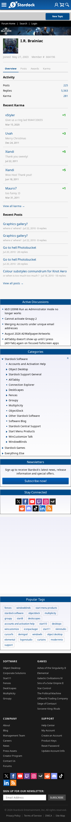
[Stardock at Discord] (28, 508)
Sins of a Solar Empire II (50, 683)
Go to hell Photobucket (19, 247)
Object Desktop (11, 668)
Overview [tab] (10, 68)
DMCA (48, 815)
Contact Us (9, 761)
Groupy (7, 698)
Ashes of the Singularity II (51, 668)
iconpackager (31, 629)
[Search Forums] (67, 5)
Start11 (7, 678)
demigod (22, 634)
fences (8, 607)
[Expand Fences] (6, 395)
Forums (7, 766)
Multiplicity (9, 693)
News (6, 745)
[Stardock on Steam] (52, 501)
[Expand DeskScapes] (6, 390)
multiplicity (50, 613)
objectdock (34, 613)
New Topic (57, 16)
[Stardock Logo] (21, 4)
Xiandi (9, 152)
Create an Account (51, 735)
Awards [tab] (35, 68)
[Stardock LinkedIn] (42, 508)
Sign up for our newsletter (23, 791)
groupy (8, 618)
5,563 (64, 90)
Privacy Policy (13, 815)
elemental (10, 639)
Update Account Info (53, 751)
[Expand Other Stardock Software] (6, 416)
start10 (43, 623)
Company (10, 718)
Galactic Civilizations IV (50, 678)
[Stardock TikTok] (35, 508)
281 (65, 96)
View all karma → (14, 206)
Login (34, 23)
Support (47, 718)
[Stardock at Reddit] (22, 508)
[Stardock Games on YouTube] (32, 501)
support (9, 645)
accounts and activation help (19, 623)
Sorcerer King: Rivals (48, 708)
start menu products (46, 607)
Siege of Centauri (46, 703)
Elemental (42, 673)
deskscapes (34, 618)
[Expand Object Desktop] (6, 369)
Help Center (48, 725)
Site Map (60, 815)
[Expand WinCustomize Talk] (6, 437)
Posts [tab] (23, 68)
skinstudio (60, 629)
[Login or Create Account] (56, 5)
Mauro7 (11, 188)
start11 (47, 629)
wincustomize (12, 629)
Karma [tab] (46, 68)
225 (65, 85)
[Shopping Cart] (61, 5)
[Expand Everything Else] (2, 453)
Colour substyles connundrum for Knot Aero (35, 271)
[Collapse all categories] (68, 358)
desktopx (56, 623)
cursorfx (9, 634)
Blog (5, 730)
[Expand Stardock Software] (2, 359)
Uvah (9, 133)
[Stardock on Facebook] (25, 501)
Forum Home (8, 23)
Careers (7, 740)
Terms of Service (33, 815)
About (6, 725)
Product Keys (48, 740)
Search (23, 23)
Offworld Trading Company (52, 698)
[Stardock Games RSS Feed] (49, 508)
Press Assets (10, 751)
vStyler (10, 115)
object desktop (54, 634)
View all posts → (13, 283)
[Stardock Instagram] (45, 501)
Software (10, 661)
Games (42, 661)
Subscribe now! (36, 481)
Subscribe (57, 797)
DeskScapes (9, 688)
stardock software (14, 613)
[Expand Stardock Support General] (6, 375)
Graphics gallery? (15, 224)
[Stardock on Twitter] (18, 501)
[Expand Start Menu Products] (6, 432)
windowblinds (23, 607)
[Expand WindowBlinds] (6, 442)
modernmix (57, 639)
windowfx (37, 634)
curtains (41, 639)
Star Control (44, 688)
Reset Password (50, 745)
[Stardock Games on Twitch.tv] (39, 501)
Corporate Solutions (14, 673)
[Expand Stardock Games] (2, 448)
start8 (20, 618)
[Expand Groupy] (6, 400)
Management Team (14, 735)
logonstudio (26, 639)
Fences (7, 683)
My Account (48, 730)
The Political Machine (49, 693)
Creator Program (12, 755)
